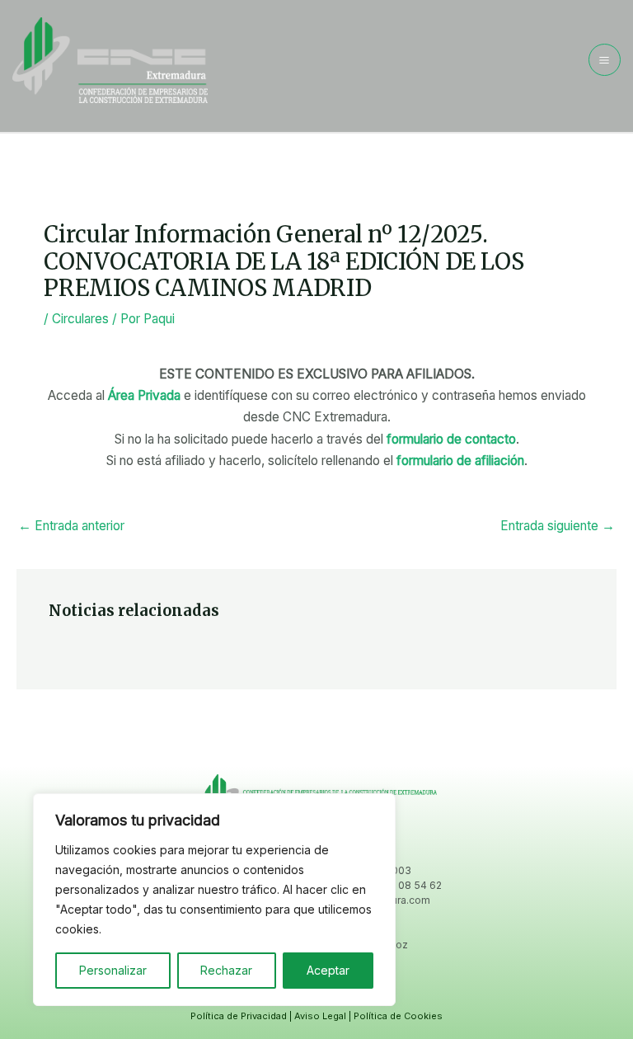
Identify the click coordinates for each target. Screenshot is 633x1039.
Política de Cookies (398, 1016)
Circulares (80, 319)
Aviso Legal (320, 1016)
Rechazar (226, 970)
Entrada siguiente (557, 526)
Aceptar (328, 970)
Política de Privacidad (238, 1016)
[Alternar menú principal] (604, 60)
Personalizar (113, 970)
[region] (214, 899)
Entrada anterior (71, 526)
